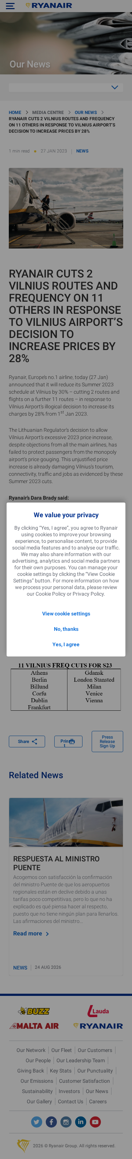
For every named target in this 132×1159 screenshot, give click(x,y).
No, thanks (66, 629)
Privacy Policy (88, 594)
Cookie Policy (51, 594)
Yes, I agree (66, 644)
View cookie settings (66, 614)
